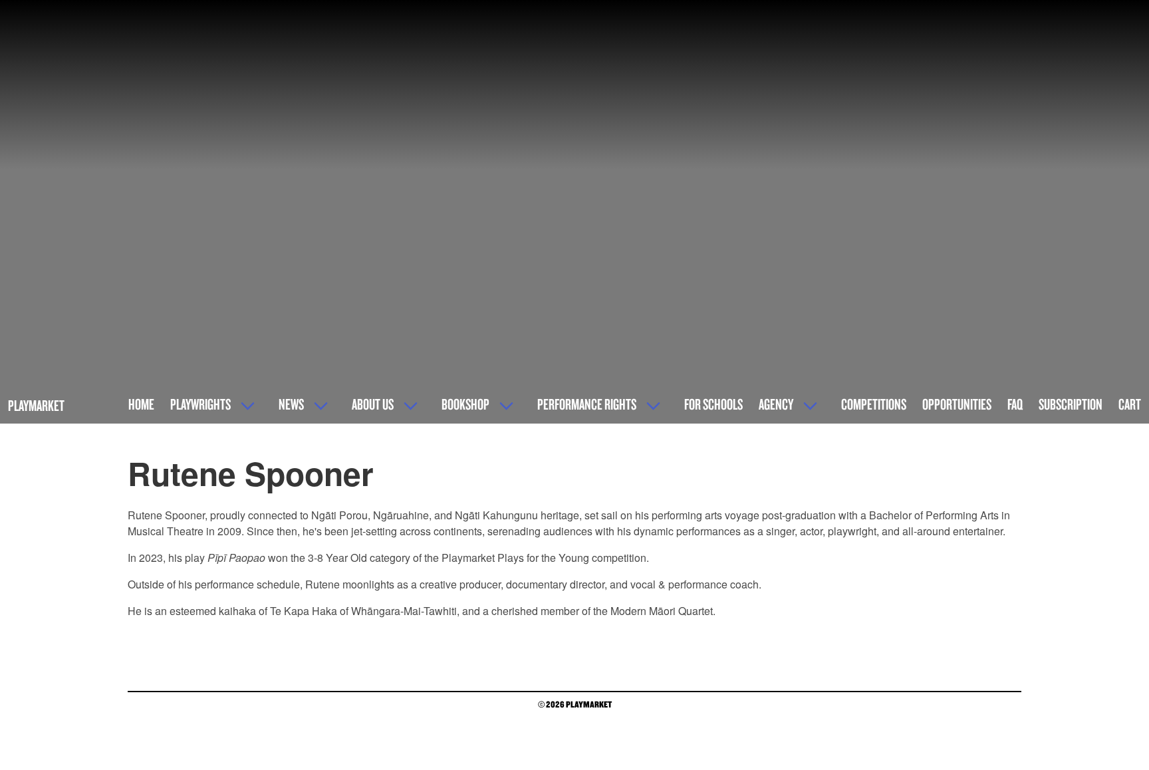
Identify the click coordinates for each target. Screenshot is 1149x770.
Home (141, 404)
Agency (776, 404)
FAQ (1015, 404)
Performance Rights (586, 404)
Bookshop (465, 404)
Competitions (873, 404)
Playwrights (200, 404)
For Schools (713, 404)
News (291, 404)
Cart (1129, 404)
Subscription (1070, 404)
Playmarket (36, 405)
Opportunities (956, 404)
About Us (373, 404)
